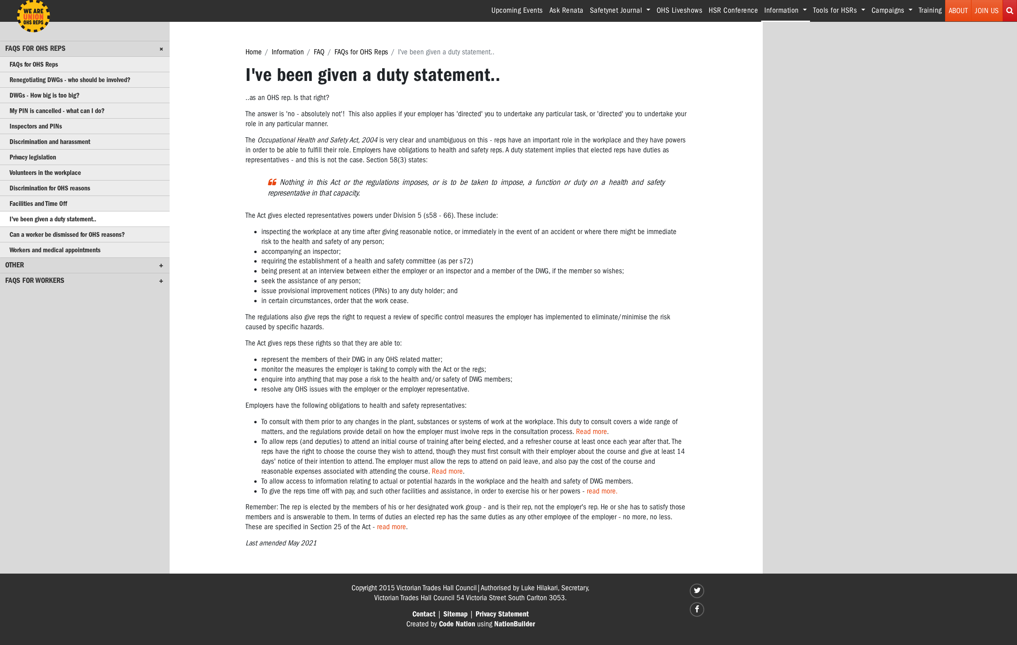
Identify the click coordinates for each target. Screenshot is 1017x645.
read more (391, 526)
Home (254, 52)
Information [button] (787, 10)
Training (930, 10)
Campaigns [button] (889, 10)
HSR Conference (733, 10)
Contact (423, 614)
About (958, 10)
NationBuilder (514, 624)
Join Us (987, 10)
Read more (591, 431)
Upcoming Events (517, 10)
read (594, 491)
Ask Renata (566, 10)
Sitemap (455, 614)
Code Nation (457, 624)
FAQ (319, 52)
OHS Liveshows (680, 10)
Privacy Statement (502, 614)
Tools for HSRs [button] (836, 10)
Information (288, 52)
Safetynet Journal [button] (617, 10)
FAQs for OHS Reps (361, 52)
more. (609, 491)
